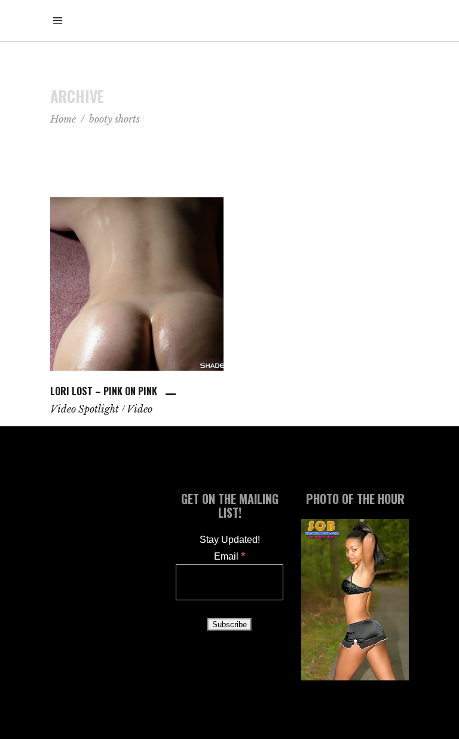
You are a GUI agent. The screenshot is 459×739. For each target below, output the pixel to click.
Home (63, 119)
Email (229, 556)
